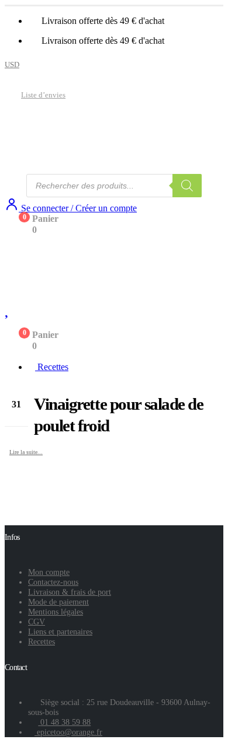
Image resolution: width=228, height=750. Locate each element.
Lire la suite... (26, 452)
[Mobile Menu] (13, 251)
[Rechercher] (187, 185)
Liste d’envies (43, 95)
